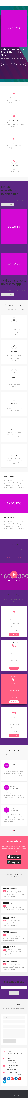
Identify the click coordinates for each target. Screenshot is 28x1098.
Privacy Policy (17, 1095)
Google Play (21, 64)
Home (3, 1095)
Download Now (7, 204)
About (7, 1095)
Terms (11, 1095)
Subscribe (14, 992)
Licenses (24, 1095)
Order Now (14, 634)
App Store (7, 64)
